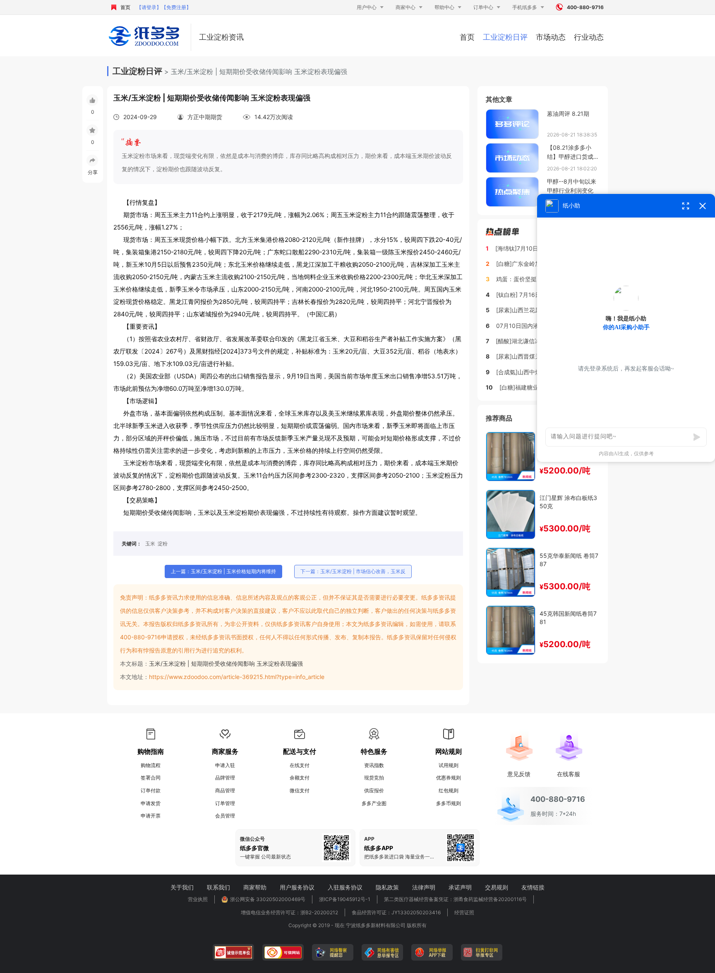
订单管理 (225, 803)
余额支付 (300, 778)
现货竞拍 (374, 778)
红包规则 (448, 790)
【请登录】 (149, 7)
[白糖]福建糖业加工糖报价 (533, 387)
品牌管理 (225, 778)
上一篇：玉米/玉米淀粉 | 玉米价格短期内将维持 (223, 571)
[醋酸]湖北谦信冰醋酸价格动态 (535, 340)
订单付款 (151, 790)
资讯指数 (374, 765)
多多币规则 (448, 803)
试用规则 (448, 765)
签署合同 (151, 778)
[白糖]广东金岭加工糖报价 (530, 263)
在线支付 (300, 765)
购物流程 (151, 765)
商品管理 (225, 790)
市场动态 (551, 37)
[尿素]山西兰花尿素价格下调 (533, 309)
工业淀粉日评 (505, 37)
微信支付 (300, 790)
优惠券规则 (448, 778)
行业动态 (589, 37)
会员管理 (225, 816)
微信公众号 (252, 839)
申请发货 (151, 803)
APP (369, 839)
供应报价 (374, 790)
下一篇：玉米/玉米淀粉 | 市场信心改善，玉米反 (352, 571)
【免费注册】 (176, 7)
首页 (125, 7)
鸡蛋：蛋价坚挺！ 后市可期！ (534, 278)
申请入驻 (225, 765)
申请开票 (151, 816)
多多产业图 (374, 803)
